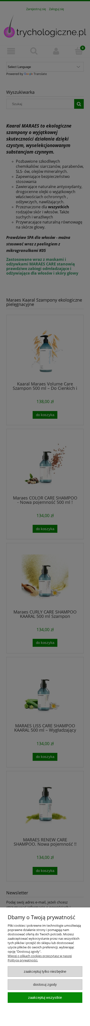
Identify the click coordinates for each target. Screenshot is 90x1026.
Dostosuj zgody (45, 984)
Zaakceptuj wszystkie (45, 997)
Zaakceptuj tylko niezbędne (45, 971)
